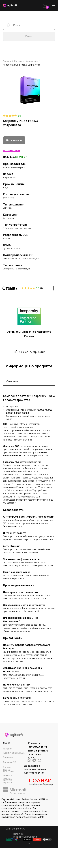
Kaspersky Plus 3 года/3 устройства (21, 64)
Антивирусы (32, 61)
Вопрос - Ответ (7, 768)
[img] (34, 760)
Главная (7, 61)
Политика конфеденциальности (25, 835)
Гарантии (8, 757)
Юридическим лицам (14, 752)
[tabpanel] (29, 549)
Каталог (7, 748)
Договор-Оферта (8, 781)
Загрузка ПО (9, 762)
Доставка (8, 771)
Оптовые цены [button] (11, 150)
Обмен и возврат (7, 777)
